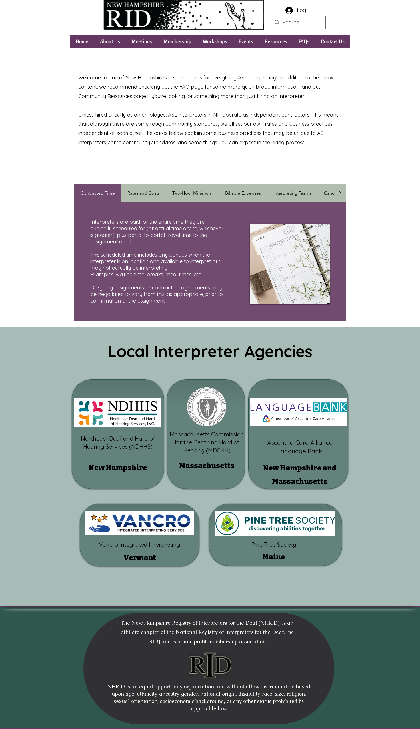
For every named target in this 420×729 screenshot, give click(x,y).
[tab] (97, 193)
